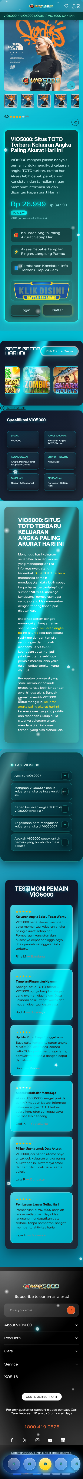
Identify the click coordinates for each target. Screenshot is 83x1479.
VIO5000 (10, 16)
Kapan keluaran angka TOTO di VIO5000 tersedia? (38, 809)
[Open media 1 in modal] (71, 85)
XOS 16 (11, 1377)
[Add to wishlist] (75, 20)
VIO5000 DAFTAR (61, 16)
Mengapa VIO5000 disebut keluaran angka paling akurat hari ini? (39, 791)
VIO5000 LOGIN (32, 16)
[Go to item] (10, 101)
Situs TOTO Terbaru (50, 573)
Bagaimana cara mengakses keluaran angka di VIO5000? (36, 824)
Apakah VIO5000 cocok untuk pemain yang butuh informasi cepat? (37, 842)
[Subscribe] (71, 1310)
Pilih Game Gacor (59, 351)
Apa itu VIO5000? (27, 776)
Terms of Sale (16, 408)
